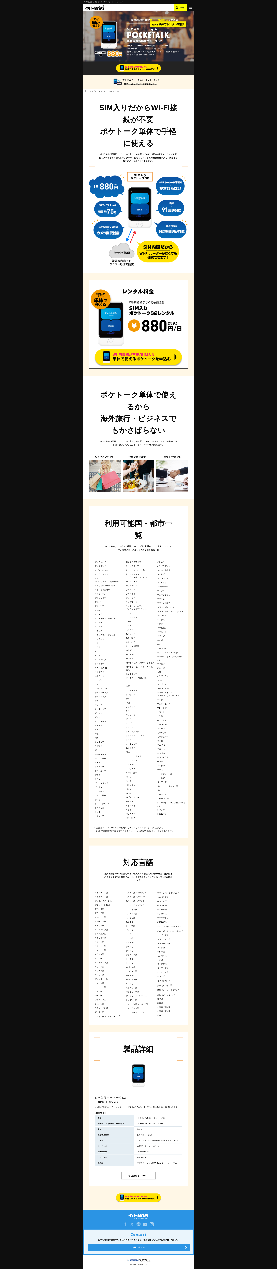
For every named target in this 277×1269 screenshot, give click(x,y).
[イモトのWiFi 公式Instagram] (152, 1224)
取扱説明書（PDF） (138, 1176)
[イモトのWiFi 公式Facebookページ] (125, 1224)
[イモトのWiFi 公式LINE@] (138, 1224)
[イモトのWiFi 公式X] (132, 1224)
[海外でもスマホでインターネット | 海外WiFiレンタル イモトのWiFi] (94, 7)
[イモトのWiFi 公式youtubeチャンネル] (145, 1224)
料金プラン (94, 91)
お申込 (181, 8)
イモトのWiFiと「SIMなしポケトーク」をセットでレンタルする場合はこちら (140, 82)
